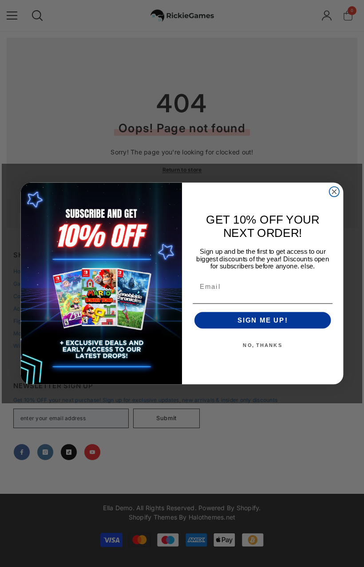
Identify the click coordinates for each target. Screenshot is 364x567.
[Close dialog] (334, 192)
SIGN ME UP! (262, 320)
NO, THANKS (262, 345)
